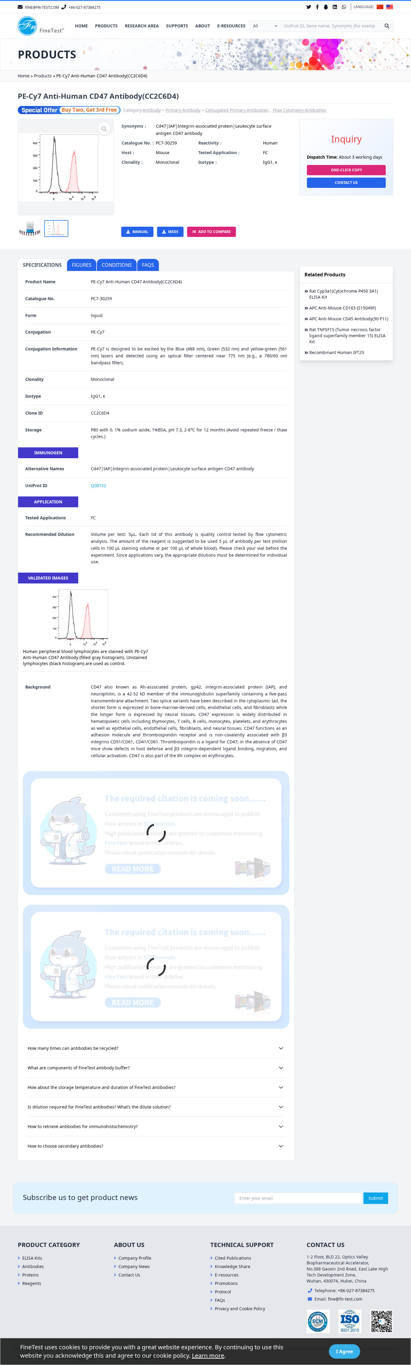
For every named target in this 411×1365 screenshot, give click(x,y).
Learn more (208, 1355)
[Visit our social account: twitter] (308, 7)
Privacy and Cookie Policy (240, 1308)
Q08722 (98, 485)
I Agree (344, 1351)
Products (106, 26)
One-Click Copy (346, 170)
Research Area (142, 26)
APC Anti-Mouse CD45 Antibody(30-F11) (348, 319)
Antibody (152, 110)
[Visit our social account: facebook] (317, 7)
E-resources (231, 26)
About (202, 26)
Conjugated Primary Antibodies (236, 110)
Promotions (226, 1283)
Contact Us (346, 182)
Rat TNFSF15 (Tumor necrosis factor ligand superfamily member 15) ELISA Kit (347, 335)
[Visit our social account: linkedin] (335, 7)
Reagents (31, 1283)
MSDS (173, 231)
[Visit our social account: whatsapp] (344, 7)
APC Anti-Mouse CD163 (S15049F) (342, 308)
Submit (376, 1198)
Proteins (30, 1275)
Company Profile (135, 1258)
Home (81, 26)
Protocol (223, 1292)
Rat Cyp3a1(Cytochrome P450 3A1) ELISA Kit (343, 294)
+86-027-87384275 (356, 1290)
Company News (134, 1266)
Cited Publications (233, 1258)
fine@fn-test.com (345, 1299)
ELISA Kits (32, 1258)
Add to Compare (214, 231)
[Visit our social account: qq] (326, 7)
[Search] (387, 26)
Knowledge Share (232, 1266)
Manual (140, 231)
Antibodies (33, 1266)
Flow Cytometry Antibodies (299, 110)
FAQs (220, 1300)
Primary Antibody (182, 110)
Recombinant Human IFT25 (336, 352)
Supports (177, 26)
